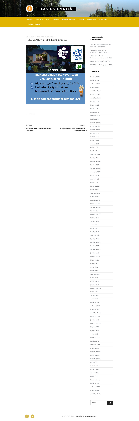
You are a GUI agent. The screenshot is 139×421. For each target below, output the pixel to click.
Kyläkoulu (56, 19)
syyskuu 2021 (94, 263)
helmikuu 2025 (95, 126)
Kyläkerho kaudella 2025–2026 (100, 61)
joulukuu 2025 (94, 101)
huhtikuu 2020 (94, 309)
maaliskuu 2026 (95, 91)
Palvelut (81, 19)
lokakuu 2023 (94, 175)
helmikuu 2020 (95, 316)
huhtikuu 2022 (94, 239)
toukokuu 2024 (95, 154)
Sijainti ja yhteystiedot (34, 24)
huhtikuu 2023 (94, 196)
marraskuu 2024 (95, 136)
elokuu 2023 (94, 182)
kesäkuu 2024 (94, 151)
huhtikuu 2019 (94, 348)
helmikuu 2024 (95, 165)
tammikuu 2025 (95, 129)
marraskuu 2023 (95, 172)
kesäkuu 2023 (94, 189)
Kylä (47, 19)
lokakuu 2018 (94, 369)
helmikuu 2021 (94, 281)
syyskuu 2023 (94, 179)
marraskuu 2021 (95, 256)
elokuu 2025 (94, 108)
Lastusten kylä (56, 9)
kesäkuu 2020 (94, 302)
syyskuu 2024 (94, 144)
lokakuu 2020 (94, 291)
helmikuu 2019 (94, 355)
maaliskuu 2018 (95, 394)
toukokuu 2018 (95, 387)
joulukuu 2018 (94, 362)
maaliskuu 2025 (95, 122)
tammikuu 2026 (95, 98)
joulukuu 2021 (94, 253)
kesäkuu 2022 (94, 232)
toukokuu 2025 (95, 115)
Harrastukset (91, 19)
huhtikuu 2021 (94, 277)
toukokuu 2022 (95, 235)
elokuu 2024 (94, 147)
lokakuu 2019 (94, 327)
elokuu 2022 (94, 225)
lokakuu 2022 (94, 218)
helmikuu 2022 (94, 246)
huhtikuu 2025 (94, 119)
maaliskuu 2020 (95, 313)
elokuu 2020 (94, 299)
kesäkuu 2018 (94, 383)
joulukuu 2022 (94, 210)
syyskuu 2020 (94, 295)
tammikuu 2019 (95, 358)
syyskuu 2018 (94, 373)
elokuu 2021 (94, 267)
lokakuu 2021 (94, 260)
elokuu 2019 (94, 334)
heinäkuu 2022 (94, 228)
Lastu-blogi (39, 19)
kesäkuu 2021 (94, 270)
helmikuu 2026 (95, 94)
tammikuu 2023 (95, 207)
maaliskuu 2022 (95, 242)
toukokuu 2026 (95, 84)
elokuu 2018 (94, 376)
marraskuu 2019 (95, 323)
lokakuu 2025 (94, 105)
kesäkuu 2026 (94, 80)
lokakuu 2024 (94, 140)
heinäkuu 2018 (94, 380)
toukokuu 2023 (95, 193)
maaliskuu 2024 (95, 161)
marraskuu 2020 (95, 288)
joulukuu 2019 (94, 320)
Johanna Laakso (49, 37)
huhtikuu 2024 (94, 158)
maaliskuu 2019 (95, 351)
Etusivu (29, 19)
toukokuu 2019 (95, 344)
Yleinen (32, 114)
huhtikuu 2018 (94, 390)
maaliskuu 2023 (95, 200)
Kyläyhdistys (103, 19)
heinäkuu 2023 (95, 186)
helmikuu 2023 (95, 203)
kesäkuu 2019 (94, 341)
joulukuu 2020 (94, 285)
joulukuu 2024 (94, 133)
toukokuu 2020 (95, 306)
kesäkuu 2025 (94, 112)
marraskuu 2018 (95, 366)
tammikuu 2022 (95, 249)
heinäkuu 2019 (94, 337)
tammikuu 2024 (95, 168)
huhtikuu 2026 (94, 87)
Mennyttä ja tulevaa (68, 19)
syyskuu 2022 (94, 221)
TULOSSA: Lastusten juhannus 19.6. (101, 65)
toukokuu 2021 (95, 274)
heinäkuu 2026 (95, 77)
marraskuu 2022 (95, 214)
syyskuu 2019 (94, 330)
